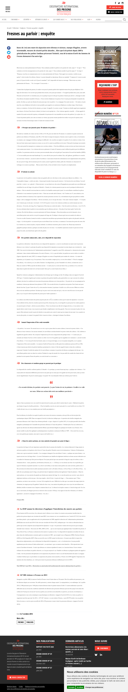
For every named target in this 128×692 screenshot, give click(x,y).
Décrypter (26, 19)
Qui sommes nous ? (59, 19)
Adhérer (108, 102)
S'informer (15, 28)
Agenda (98, 19)
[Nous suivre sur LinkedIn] (101, 655)
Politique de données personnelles (35, 686)
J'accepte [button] (71, 687)
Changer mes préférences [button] (94, 687)
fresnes (21, 622)
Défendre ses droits (41, 19)
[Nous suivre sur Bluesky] (96, 655)
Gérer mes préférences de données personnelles (21, 689)
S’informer (14, 19)
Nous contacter (116, 12)
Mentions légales (11, 686)
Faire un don (116, 7)
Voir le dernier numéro (108, 177)
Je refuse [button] (80, 687)
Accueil (4, 19)
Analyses (23, 28)
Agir (89, 19)
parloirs (29, 622)
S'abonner (104, 648)
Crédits (21, 686)
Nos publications (76, 19)
